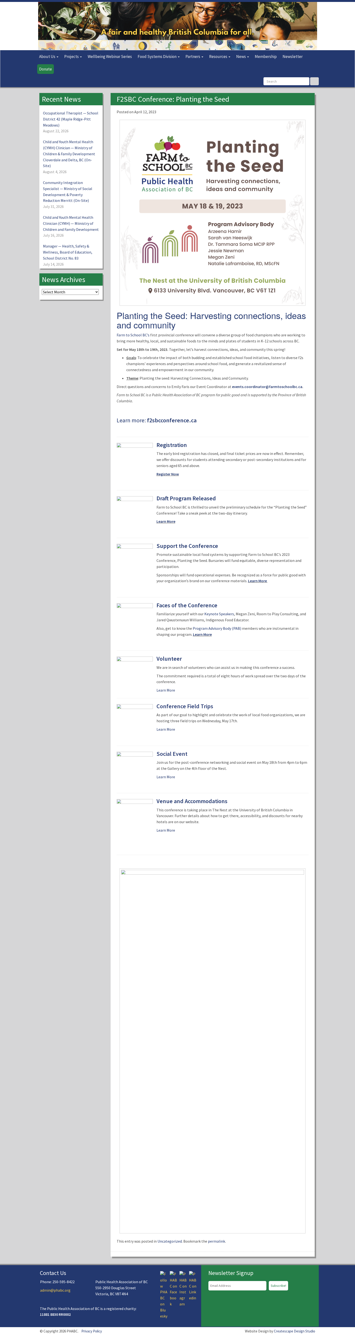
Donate (45, 69)
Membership (266, 56)
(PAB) (236, 628)
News (241, 56)
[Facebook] (173, 1288)
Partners (193, 56)
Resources (218, 56)
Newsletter (293, 56)
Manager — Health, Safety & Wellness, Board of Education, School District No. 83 (67, 252)
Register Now (167, 474)
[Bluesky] (163, 1294)
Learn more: (157, 420)
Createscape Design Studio (294, 1331)
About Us (47, 56)
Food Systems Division (157, 56)
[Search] (314, 81)
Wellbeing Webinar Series (110, 56)
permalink (216, 1241)
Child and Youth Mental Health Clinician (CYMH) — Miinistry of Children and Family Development (71, 223)
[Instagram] (183, 1288)
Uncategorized (169, 1241)
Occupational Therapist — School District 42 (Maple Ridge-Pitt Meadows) (70, 119)
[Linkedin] (192, 1285)
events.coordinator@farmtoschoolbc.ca (267, 386)
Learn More (165, 521)
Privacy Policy (91, 1331)
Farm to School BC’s (133, 335)
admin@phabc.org (55, 1290)
